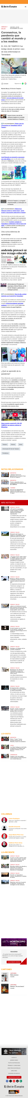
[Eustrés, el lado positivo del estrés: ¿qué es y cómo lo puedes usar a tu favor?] (5, 717)
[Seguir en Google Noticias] (25, 83)
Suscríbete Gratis (14, 962)
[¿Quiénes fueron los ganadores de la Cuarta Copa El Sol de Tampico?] (5, 475)
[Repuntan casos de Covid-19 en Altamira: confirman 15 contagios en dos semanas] (5, 882)
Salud (20, 444)
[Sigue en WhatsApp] (22, 83)
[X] (10, 1081)
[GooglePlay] (21, 1081)
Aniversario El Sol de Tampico (10, 449)
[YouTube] (14, 1081)
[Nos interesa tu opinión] (14, 1051)
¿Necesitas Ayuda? (14, 1077)
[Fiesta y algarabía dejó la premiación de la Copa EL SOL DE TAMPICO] (5, 482)
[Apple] (17, 1081)
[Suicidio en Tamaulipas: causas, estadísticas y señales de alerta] (5, 875)
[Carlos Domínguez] (4, 820)
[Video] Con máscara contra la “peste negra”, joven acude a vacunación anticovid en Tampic (13, 210)
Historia (13, 444)
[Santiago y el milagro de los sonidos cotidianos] (5, 655)
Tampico (4, 444)
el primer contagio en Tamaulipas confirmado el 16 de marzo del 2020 (13, 223)
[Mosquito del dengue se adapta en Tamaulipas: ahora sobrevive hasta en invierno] (5, 542)
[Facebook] (7, 1081)
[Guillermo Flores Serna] (4, 844)
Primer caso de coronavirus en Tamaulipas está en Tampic (12, 125)
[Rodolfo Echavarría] (4, 828)
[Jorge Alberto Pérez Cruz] (4, 836)
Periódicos (5, 453)
